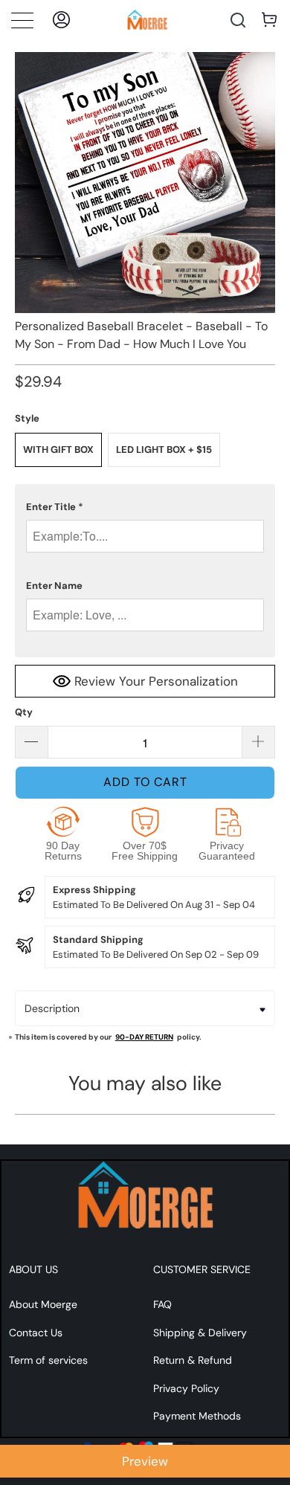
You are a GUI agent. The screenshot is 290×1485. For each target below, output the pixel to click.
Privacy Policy (186, 1388)
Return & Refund (192, 1360)
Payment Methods (197, 1416)
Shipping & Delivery (200, 1332)
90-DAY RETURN (144, 1037)
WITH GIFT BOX (58, 449)
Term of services (48, 1360)
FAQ (162, 1304)
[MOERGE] (147, 20)
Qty (24, 712)
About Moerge (43, 1304)
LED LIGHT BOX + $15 (164, 449)
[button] (145, 507)
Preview (145, 1461)
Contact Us (35, 1332)
